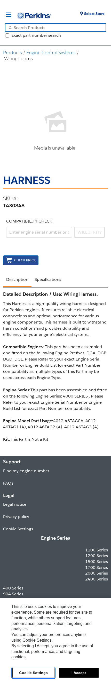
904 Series (13, 594)
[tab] (17, 280)
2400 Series (96, 579)
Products (12, 53)
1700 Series (96, 567)
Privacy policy (16, 516)
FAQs (8, 483)
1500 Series (96, 561)
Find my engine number (26, 471)
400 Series (13, 588)
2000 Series (96, 573)
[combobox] (53, 27)
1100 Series (96, 550)
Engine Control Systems (51, 53)
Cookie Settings (33, 673)
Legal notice (14, 504)
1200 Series (96, 555)
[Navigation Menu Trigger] (8, 14)
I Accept (79, 673)
